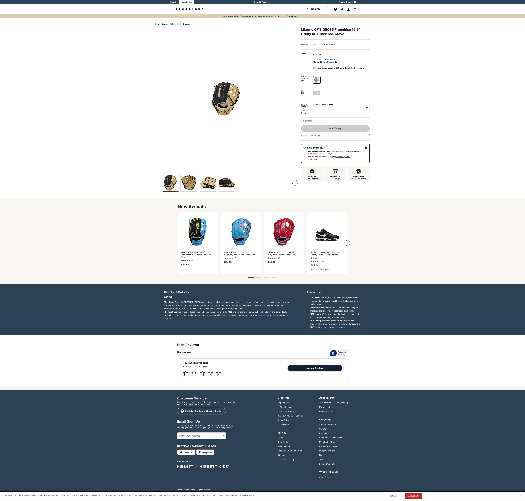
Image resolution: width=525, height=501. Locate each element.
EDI (320, 455)
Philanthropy (324, 433)
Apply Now (324, 477)
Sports (157, 24)
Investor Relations (327, 451)
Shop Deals (292, 16)
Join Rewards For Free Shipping (238, 16)
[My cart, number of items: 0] (355, 9)
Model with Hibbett (327, 442)
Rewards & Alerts (326, 411)
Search (315, 9)
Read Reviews (331, 44)
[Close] (521, 496)
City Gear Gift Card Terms (330, 437)
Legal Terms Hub (326, 464)
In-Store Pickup (284, 407)
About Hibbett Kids (327, 424)
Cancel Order (283, 424)
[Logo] (188, 9)
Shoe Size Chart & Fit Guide (290, 451)
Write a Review (315, 368)
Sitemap (281, 455)
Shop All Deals (260, 2)
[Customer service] (335, 9)
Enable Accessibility (348, 2)
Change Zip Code (343, 157)
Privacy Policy (225, 427)
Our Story (323, 429)
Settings (393, 496)
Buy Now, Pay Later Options (290, 416)
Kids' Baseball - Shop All (179, 24)
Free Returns (306, 135)
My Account (324, 407)
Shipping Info (283, 402)
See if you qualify (357, 68)
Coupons (281, 437)
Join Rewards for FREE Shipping (333, 402)
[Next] (295, 183)
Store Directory (284, 446)
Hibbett (173, 2)
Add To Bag (335, 128)
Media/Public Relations (329, 446)
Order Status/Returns (287, 411)
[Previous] (158, 183)
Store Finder (283, 442)
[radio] (317, 80)
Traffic (322, 459)
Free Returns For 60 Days (270, 16)
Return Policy (283, 420)
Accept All (413, 496)
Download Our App (286, 459)
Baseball (165, 24)
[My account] (348, 9)
